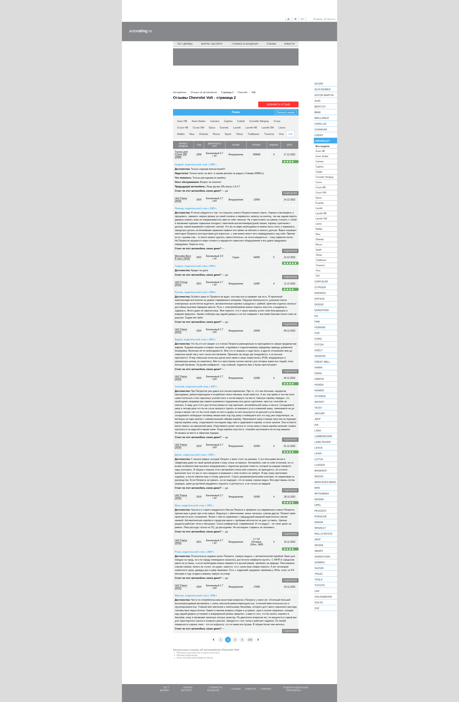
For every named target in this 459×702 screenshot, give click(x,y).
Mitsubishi (321, 493)
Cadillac (320, 123)
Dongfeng (321, 310)
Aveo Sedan (198, 121)
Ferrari (319, 327)
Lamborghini (323, 436)
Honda (318, 384)
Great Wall (322, 361)
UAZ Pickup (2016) (181, 283)
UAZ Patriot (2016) (181, 199)
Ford (318, 338)
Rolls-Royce (323, 533)
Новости (289, 44)
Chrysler (321, 281)
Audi (317, 100)
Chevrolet (322, 141)
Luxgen (319, 464)
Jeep (317, 419)
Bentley (320, 106)
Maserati (320, 470)
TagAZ (318, 573)
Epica (212, 127)
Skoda (318, 545)
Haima (318, 367)
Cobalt (241, 121)
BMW (317, 112)
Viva (281, 134)
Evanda (224, 127)
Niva (191, 134)
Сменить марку (286, 112)
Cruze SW (198, 127)
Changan (320, 129)
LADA (317, 430)
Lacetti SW (268, 127)
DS (316, 315)
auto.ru (140, 31)
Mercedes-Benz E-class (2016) (183, 257)
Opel (317, 505)
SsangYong (322, 556)
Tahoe (239, 134)
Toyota (319, 585)
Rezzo (216, 134)
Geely (318, 350)
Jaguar (319, 413)
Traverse (269, 134)
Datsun (319, 298)
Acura (318, 83)
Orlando (203, 134)
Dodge (319, 304)
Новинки (266, 689)
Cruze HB (182, 127)
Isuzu (318, 407)
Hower (319, 390)
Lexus (318, 447)
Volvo (318, 602)
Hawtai (319, 379)
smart (318, 550)
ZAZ (316, 608)
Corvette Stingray (259, 121)
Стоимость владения (245, 44)
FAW (317, 321)
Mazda (318, 476)
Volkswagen (323, 596)
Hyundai (320, 396)
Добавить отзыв (278, 104)
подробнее (290, 193)
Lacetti (237, 127)
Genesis (319, 356)
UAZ (317, 591)
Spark (228, 134)
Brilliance (321, 118)
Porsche (320, 516)
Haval (318, 373)
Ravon (318, 522)
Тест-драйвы (185, 44)
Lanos (281, 127)
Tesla (318, 579)
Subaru (319, 562)
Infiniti (319, 401)
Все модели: (323, 146)
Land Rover (322, 442)
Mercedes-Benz (325, 482)
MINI (317, 487)
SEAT (317, 539)
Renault (320, 527)
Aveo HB (182, 121)
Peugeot (320, 510)
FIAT (317, 333)
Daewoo (320, 293)
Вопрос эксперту (212, 44)
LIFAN (317, 453)
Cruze (277, 121)
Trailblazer (253, 134)
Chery (318, 135)
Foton (318, 344)
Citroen (320, 287)
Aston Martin (323, 95)
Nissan (319, 499)
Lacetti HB (251, 127)
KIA (316, 424)
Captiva (228, 121)
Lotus (318, 459)
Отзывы (271, 44)
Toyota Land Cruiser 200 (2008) (181, 154)
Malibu (181, 134)
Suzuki (319, 568)
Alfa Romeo (322, 89)
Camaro (214, 121)
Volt (290, 134)
